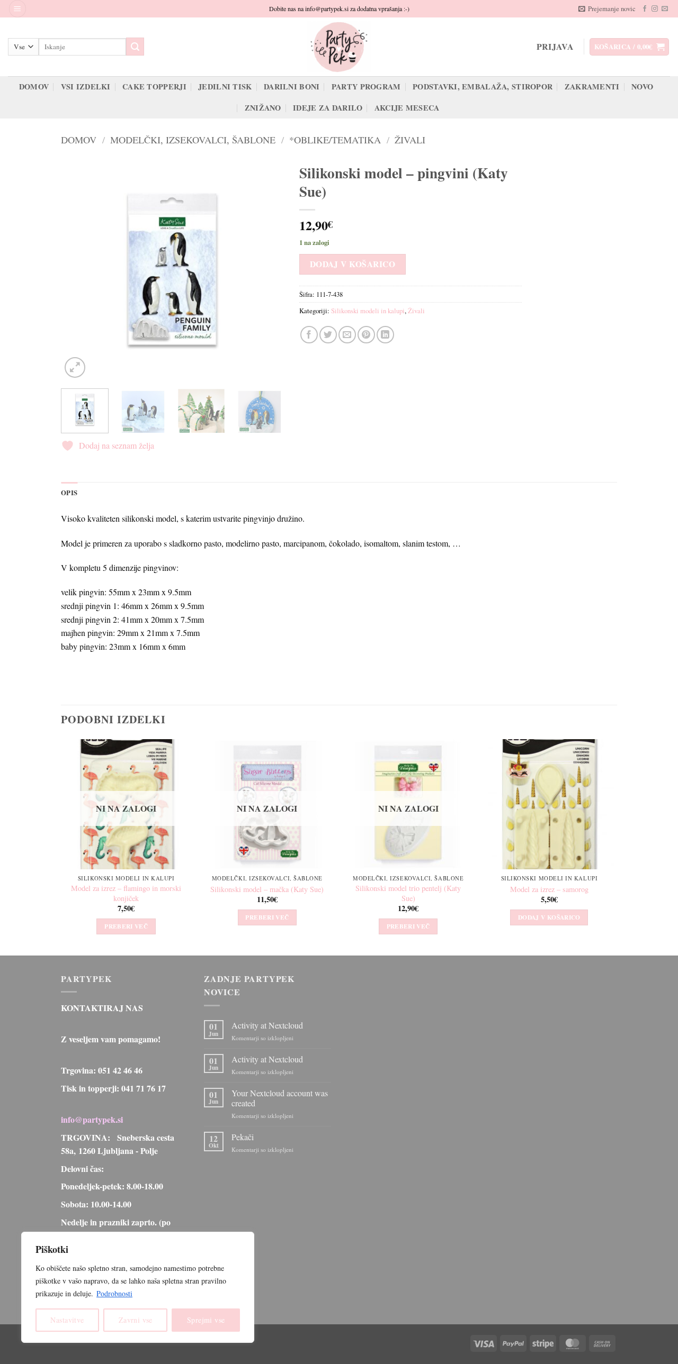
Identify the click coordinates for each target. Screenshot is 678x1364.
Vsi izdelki (86, 86)
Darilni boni (291, 86)
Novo (642, 86)
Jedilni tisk (225, 86)
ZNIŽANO (263, 107)
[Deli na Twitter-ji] (328, 334)
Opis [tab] (69, 492)
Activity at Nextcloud (267, 1025)
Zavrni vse (136, 1320)
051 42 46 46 (120, 1070)
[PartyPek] (339, 46)
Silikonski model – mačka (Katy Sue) (267, 889)
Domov (34, 86)
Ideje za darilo (327, 107)
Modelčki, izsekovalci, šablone (192, 139)
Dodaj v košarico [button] (549, 917)
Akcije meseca (407, 107)
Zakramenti (592, 86)
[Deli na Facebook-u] (309, 334)
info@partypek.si (92, 1119)
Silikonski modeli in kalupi (368, 310)
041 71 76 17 (143, 1088)
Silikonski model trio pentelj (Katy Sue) (408, 893)
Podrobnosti (114, 1293)
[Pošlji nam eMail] (665, 9)
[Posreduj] (135, 47)
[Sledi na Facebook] (644, 9)
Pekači (242, 1137)
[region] (137, 1287)
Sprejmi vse (206, 1320)
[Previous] (78, 269)
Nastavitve (67, 1320)
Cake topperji (154, 86)
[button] (17, 8)
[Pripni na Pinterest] (366, 334)
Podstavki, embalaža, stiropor (482, 86)
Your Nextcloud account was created (279, 1098)
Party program (366, 86)
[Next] (265, 269)
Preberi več (126, 926)
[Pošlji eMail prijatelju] (347, 334)
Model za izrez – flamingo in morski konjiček (126, 893)
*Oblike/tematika (335, 139)
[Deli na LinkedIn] (385, 334)
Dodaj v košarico (352, 264)
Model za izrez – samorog (549, 889)
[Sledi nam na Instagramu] (655, 9)
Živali (410, 139)
